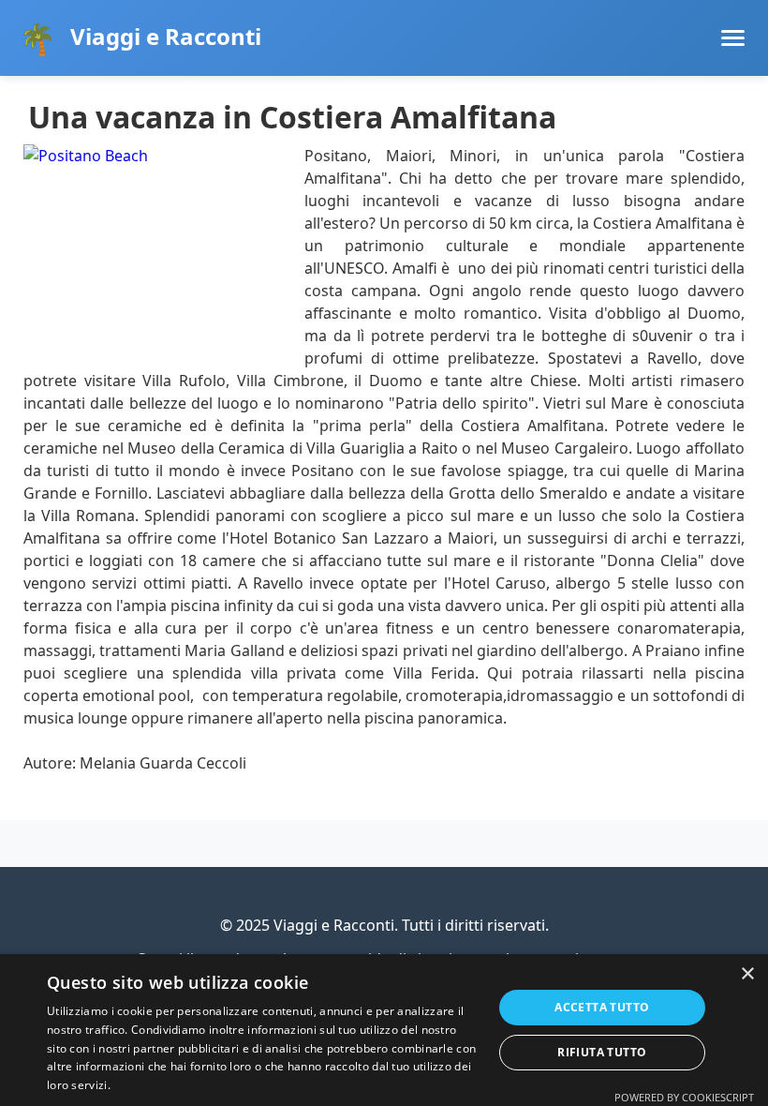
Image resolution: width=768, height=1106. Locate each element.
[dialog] (384, 1030)
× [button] (747, 974)
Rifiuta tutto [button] (601, 1052)
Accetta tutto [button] (601, 1007)
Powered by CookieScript (684, 1097)
